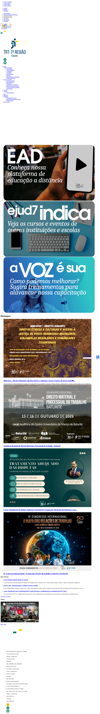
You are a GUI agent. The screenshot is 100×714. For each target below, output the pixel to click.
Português (6, 11)
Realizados (8, 83)
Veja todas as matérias (6, 596)
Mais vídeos (3, 624)
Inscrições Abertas (10, 80)
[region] (50, 124)
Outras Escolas (9, 100)
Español (5, 9)
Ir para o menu (7, 3)
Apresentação (9, 69)
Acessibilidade (7, 13)
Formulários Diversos (11, 98)
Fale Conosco (7, 102)
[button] (50, 139)
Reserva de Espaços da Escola (13, 99)
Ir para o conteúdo (8, 1)
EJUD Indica (9, 88)
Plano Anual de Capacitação (12, 76)
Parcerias (8, 75)
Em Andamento (10, 82)
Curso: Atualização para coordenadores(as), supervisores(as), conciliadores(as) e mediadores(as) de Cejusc (35, 591)
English (5, 8)
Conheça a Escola (8, 67)
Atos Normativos (10, 70)
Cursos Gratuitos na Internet (12, 87)
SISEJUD (6, 95)
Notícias (5, 91)
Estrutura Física (10, 74)
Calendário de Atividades (12, 84)
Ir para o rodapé (7, 5)
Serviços (5, 90)
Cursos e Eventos (8, 79)
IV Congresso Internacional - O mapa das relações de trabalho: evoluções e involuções (36, 574)
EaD (5, 94)
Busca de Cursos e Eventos (12, 86)
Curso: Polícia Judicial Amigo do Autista (16, 580)
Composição (9, 71)
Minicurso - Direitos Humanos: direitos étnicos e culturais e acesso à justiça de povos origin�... (39, 381)
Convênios (8, 73)
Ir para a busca (7, 4)
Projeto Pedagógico (10, 78)
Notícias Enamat (10, 92)
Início (5, 66)
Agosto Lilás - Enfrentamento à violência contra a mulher (21, 585)
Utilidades (6, 96)
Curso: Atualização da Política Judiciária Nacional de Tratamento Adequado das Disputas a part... (40, 510)
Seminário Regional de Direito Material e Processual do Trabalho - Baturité (32, 446)
